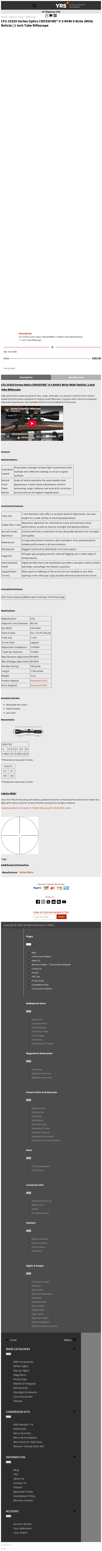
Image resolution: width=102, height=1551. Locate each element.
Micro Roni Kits (22, 1433)
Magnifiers (37, 1297)
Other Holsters (39, 1247)
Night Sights (37, 1314)
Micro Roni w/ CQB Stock (27, 1442)
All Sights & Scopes (40, 1281)
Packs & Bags (38, 1035)
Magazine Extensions (41, 1073)
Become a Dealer (23, 1500)
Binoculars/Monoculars (42, 1294)
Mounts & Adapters (41, 1322)
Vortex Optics (26, 872)
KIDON (35, 1209)
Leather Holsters (39, 1243)
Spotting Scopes (39, 1301)
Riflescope (31, 17)
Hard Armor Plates (40, 1031)
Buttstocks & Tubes (41, 1128)
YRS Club (36, 976)
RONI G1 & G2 (38, 1205)
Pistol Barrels (38, 1112)
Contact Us (37, 968)
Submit (61, 917)
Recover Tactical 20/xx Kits (28, 1446)
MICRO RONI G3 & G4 (41, 1201)
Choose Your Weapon (41, 956)
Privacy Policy (38, 980)
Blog (34, 952)
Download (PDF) (38, 680)
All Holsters (37, 1251)
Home (4, 17)
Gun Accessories (39, 1124)
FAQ (15, 1474)
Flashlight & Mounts (41, 1132)
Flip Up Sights (38, 1306)
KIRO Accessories (23, 1361)
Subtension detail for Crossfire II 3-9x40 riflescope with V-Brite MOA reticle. (36, 808)
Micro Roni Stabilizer (25, 1437)
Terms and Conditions (42, 988)
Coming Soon (38, 1170)
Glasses (17, 1401)
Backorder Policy (23, 1491)
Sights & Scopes (16, 17)
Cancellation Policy (40, 984)
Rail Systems (37, 1120)
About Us (36, 960)
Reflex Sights (38, 1289)
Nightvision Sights (40, 1318)
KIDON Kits (19, 1429)
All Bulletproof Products (42, 1043)
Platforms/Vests (39, 1027)
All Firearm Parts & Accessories (46, 1140)
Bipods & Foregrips (24, 1383)
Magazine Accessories (42, 1077)
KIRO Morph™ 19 (23, 1424)
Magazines (37, 1069)
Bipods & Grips (38, 1108)
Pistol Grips (37, 1116)
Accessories (37, 1039)
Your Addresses (22, 1528)
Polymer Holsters (40, 1239)
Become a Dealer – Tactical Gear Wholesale (51, 964)
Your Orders (20, 1532)
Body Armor (37, 1019)
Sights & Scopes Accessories (45, 1326)
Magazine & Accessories (43, 1136)
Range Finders (38, 1310)
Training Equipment (41, 1166)
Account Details (22, 1524)
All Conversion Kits (40, 1213)
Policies (35, 972)
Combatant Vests (39, 1023)
